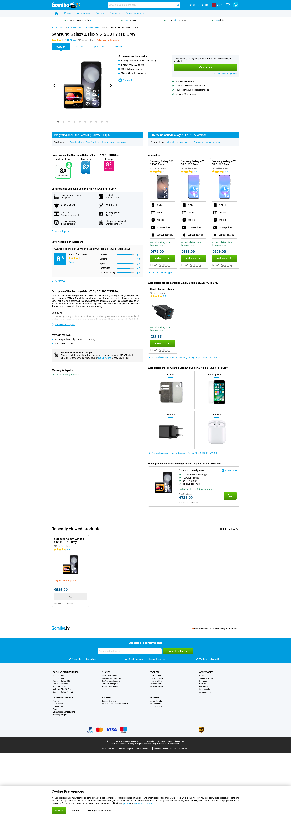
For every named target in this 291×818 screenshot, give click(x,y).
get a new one (104, 358)
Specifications (92, 142)
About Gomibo (156, 701)
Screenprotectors (206, 678)
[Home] (56, 13)
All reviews (60, 281)
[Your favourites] (228, 4)
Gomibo (154, 697)
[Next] (110, 85)
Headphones (204, 686)
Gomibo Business (109, 701)
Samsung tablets (157, 678)
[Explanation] (205, 475)
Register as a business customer (115, 704)
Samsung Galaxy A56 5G (63, 684)
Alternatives (172, 142)
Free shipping (164, 265)
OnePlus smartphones (111, 681)
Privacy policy (156, 706)
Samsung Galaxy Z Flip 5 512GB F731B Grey (120, 27)
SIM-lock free (129, 80)
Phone (67, 13)
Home (54, 27)
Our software (155, 704)
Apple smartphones (110, 676)
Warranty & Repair (60, 715)
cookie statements (143, 803)
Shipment (57, 709)
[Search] (178, 4)
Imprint (130, 749)
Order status (58, 704)
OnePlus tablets (156, 686)
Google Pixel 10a (60, 686)
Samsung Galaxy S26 (61, 681)
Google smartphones (110, 686)
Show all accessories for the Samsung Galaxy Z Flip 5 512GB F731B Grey (186, 357)
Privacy (122, 749)
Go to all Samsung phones (224, 73)
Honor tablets (156, 684)
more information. (172, 744)
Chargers (203, 681)
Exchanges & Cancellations (64, 712)
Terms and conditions (163, 749)
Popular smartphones (66, 672)
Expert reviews (77, 142)
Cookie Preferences (143, 749)
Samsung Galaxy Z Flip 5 (89, 27)
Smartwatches (205, 689)
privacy (126, 803)
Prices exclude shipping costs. (173, 741)
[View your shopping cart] (235, 4)
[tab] (58, 122)
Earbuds (202, 684)
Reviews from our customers (115, 142)
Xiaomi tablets (156, 681)
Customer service (135, 13)
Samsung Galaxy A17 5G (63, 692)
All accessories (205, 692)
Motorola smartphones (111, 684)
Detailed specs (62, 231)
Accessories (83, 13)
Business (115, 13)
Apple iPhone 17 (59, 676)
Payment (56, 701)
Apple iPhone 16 (59, 678)
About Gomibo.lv (109, 749)
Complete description (65, 324)
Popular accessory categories (207, 142)
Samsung (72, 27)
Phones (106, 672)
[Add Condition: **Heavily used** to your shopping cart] (230, 496)
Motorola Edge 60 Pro (62, 689)
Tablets (100, 13)
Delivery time (58, 706)
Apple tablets (155, 676)
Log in (205, 5)
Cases (201, 676)
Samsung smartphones (111, 678)
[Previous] (55, 85)
